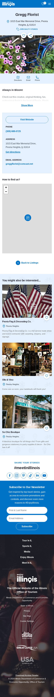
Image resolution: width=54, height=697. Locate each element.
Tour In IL (27, 540)
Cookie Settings (27, 621)
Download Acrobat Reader (27, 675)
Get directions (13, 152)
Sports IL (27, 546)
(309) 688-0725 (13, 131)
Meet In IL (27, 563)
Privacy (27, 611)
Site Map (27, 616)
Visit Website (27, 119)
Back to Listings (29, 263)
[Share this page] (30, 35)
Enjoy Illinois (27, 557)
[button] (28, 217)
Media (27, 551)
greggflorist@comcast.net (19, 164)
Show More (27, 105)
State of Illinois (27, 606)
